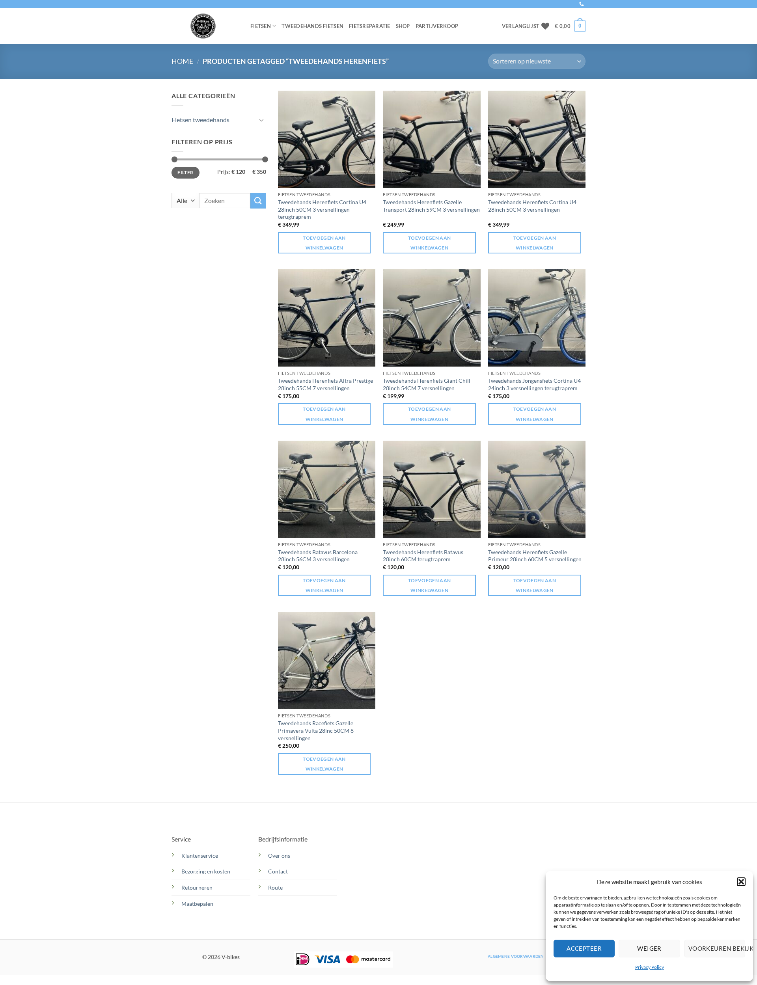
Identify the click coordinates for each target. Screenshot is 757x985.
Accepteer (584, 948)
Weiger (649, 948)
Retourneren (197, 887)
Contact (278, 871)
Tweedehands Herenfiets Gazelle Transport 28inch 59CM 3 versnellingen (431, 206)
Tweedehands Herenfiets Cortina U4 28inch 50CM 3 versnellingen (532, 206)
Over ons (279, 855)
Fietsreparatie (369, 26)
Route (276, 887)
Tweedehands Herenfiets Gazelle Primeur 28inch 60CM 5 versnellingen (535, 556)
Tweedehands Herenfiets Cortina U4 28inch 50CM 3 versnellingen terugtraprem (322, 209)
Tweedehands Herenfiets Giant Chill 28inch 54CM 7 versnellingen (426, 384)
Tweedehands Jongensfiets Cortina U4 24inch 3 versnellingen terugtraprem (534, 384)
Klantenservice (199, 855)
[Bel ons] (581, 4)
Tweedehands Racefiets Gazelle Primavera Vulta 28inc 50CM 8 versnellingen (316, 730)
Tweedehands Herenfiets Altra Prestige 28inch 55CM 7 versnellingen (325, 384)
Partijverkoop (437, 26)
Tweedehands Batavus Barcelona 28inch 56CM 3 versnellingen (318, 556)
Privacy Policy (649, 967)
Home (182, 61)
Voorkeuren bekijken (716, 948)
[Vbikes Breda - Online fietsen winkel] (205, 26)
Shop (403, 26)
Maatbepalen (197, 903)
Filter (185, 172)
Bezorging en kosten (206, 871)
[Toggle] (261, 120)
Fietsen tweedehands (200, 119)
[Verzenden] (258, 200)
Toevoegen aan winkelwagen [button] (324, 242)
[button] (741, 882)
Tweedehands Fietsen (312, 26)
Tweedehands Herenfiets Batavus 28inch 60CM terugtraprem (423, 556)
